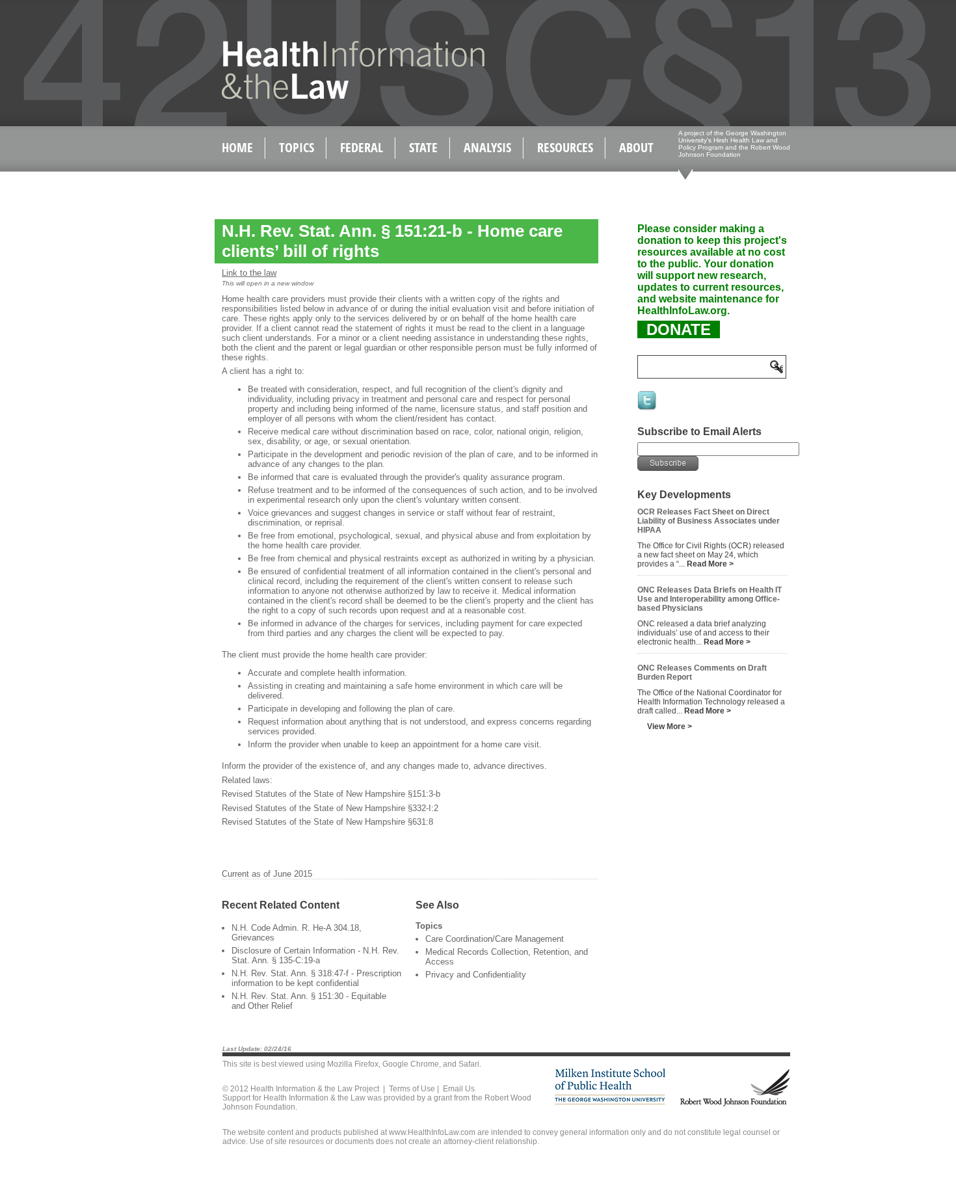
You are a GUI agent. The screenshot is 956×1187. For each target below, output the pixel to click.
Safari (468, 1064)
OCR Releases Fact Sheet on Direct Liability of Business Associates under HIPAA (708, 521)
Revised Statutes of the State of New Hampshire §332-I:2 (330, 808)
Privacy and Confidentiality (475, 975)
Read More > (710, 563)
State (423, 147)
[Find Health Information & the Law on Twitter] (647, 409)
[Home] (325, 96)
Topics (296, 147)
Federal (361, 147)
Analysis (487, 147)
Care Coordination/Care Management (494, 939)
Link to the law (249, 273)
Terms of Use (412, 1088)
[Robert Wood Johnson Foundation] (734, 1104)
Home (237, 147)
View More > (669, 726)
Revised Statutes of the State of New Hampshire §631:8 (327, 822)
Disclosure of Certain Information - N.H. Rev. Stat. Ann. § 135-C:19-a (315, 955)
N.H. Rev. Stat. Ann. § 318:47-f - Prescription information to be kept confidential (316, 978)
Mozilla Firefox (352, 1064)
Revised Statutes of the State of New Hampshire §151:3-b (331, 794)
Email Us (459, 1088)
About (636, 147)
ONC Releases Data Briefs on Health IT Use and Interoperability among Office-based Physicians (709, 599)
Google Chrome (410, 1064)
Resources (565, 147)
